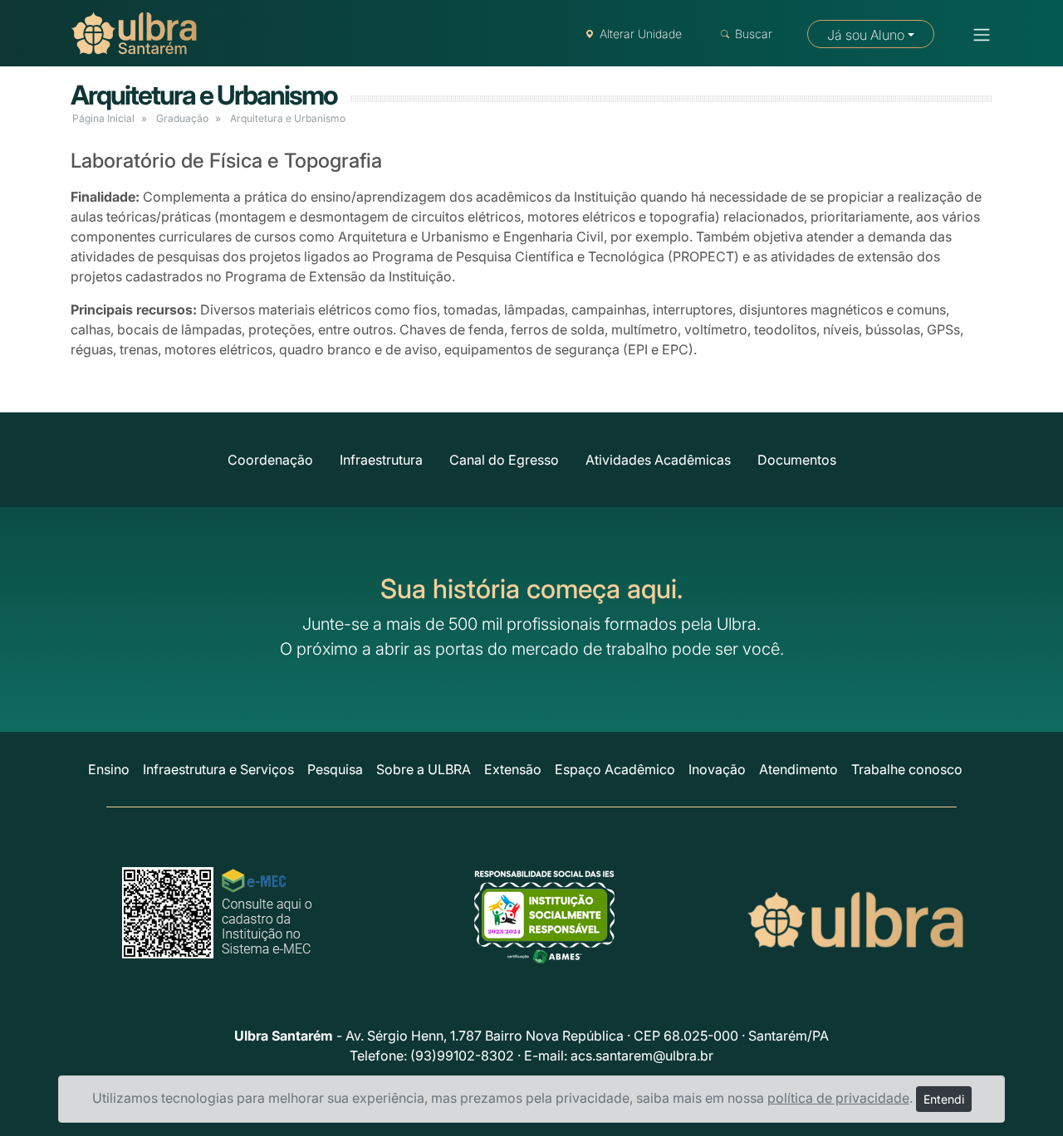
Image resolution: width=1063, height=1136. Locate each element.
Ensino (109, 769)
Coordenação (270, 459)
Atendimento (798, 769)
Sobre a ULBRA (423, 769)
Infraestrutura (381, 459)
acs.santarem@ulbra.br (642, 1055)
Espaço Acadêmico (615, 769)
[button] (976, 35)
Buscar (753, 34)
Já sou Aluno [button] (865, 35)
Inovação (717, 769)
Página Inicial (103, 118)
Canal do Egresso (504, 459)
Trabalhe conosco (907, 769)
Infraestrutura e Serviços (218, 769)
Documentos (796, 459)
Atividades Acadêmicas (658, 459)
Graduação (182, 118)
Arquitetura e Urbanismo (204, 95)
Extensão (512, 769)
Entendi (943, 1099)
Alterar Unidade (641, 34)
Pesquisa (335, 769)
